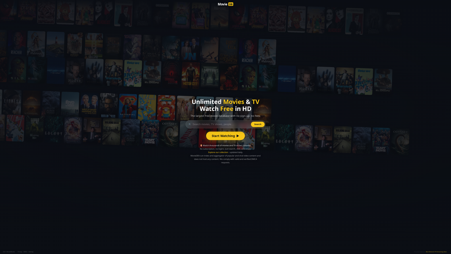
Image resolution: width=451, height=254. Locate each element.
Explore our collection (218, 152)
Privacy (20, 252)
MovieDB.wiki (10, 252)
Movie (225, 4)
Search (257, 124)
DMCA (25, 252)
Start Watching (225, 136)
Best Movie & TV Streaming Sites (436, 252)
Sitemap (31, 252)
